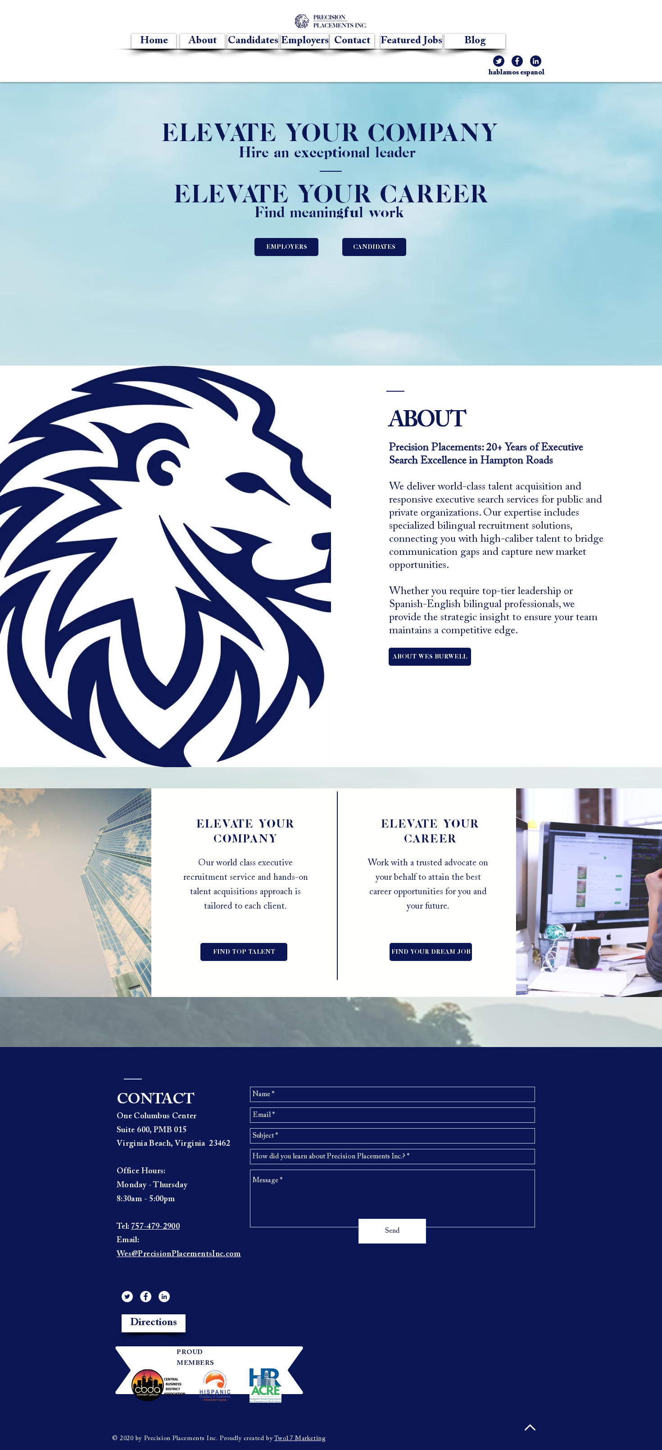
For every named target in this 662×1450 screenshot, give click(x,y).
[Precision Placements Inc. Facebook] (517, 61)
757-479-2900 (155, 1227)
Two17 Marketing (299, 1439)
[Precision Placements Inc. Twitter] (498, 61)
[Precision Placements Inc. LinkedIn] (164, 1296)
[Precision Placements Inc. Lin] (535, 61)
